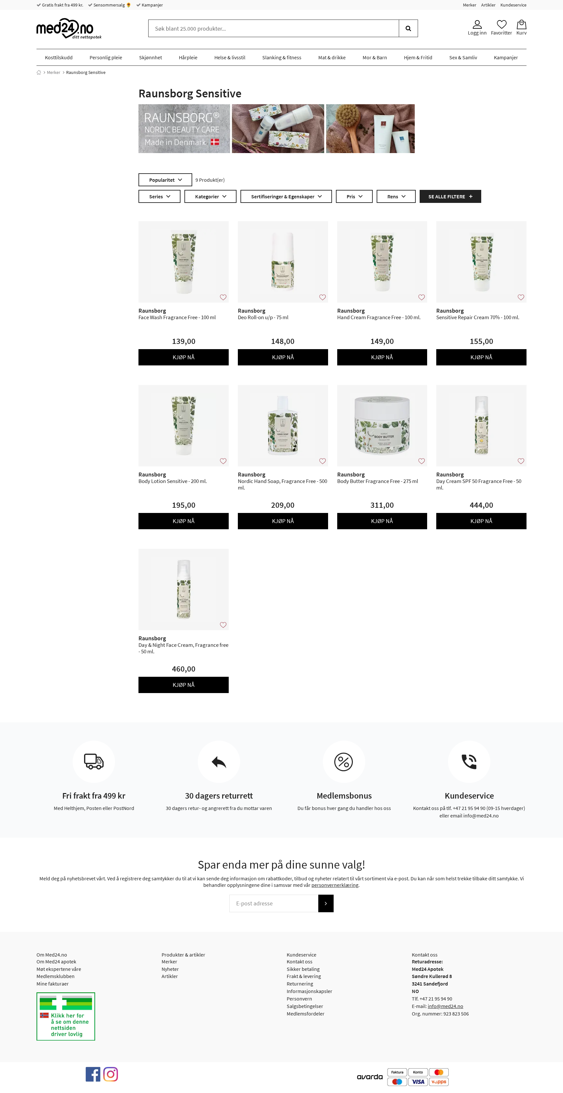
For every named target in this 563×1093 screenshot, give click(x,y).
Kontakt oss (299, 961)
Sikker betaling (303, 969)
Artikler (488, 5)
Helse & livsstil (229, 57)
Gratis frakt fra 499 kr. (62, 5)
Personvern (299, 998)
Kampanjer (152, 5)
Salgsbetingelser (305, 1006)
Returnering (300, 983)
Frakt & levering (304, 976)
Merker (469, 5)
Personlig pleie (106, 57)
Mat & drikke (332, 57)
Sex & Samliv (463, 57)
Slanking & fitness (281, 57)
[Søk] (408, 28)
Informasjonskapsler (309, 991)
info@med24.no (445, 1006)
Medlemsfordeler (306, 1013)
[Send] (326, 903)
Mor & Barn (375, 57)
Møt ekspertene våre (58, 969)
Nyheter (170, 969)
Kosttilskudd (59, 57)
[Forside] (38, 72)
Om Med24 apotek (56, 961)
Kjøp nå (184, 357)
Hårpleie (188, 57)
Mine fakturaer (52, 983)
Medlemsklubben (55, 976)
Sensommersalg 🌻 (112, 5)
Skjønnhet (150, 57)
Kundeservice (513, 5)
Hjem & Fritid (418, 57)
